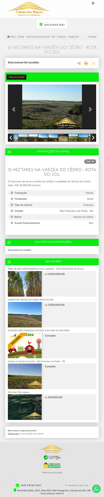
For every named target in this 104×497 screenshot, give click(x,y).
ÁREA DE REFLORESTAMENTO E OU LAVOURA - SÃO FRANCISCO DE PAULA (46, 269)
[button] (14, 109)
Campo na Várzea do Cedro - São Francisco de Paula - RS (36, 361)
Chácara (61, 36)
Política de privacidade (52, 472)
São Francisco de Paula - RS (40, 36)
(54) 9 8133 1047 (54, 24)
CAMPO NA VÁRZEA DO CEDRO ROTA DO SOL (31, 299)
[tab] (16, 77)
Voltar (93, 36)
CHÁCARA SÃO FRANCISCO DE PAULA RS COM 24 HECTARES (39, 330)
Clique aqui (13, 433)
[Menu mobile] (29, 9)
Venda (21, 36)
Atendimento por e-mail (78, 485)
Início (12, 36)
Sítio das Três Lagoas (18, 392)
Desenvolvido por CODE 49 (52, 493)
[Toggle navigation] (93, 3)
